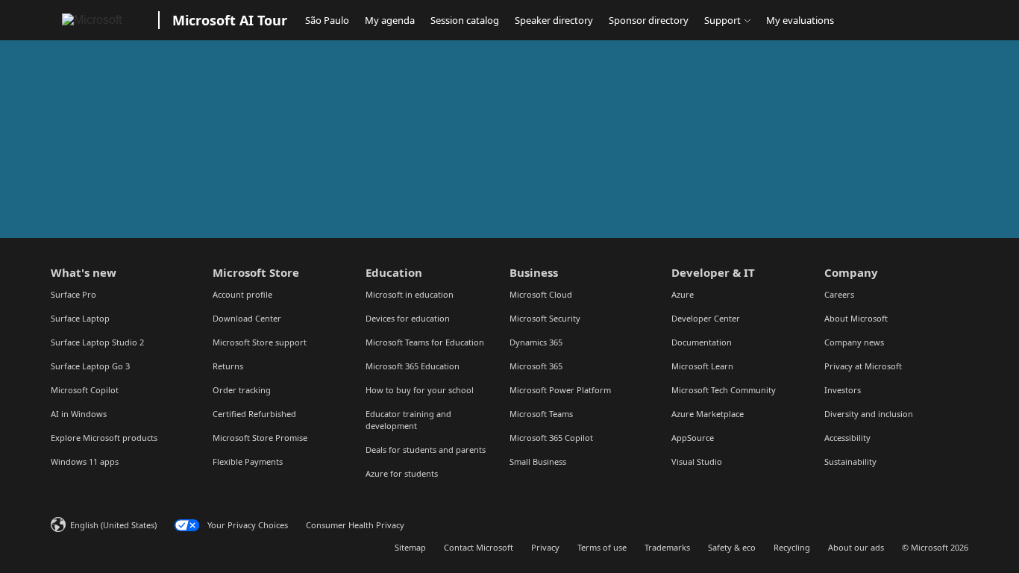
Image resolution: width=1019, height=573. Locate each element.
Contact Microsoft (478, 547)
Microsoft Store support (260, 342)
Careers (839, 294)
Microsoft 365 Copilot (551, 437)
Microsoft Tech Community (723, 389)
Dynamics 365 (536, 342)
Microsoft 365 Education (413, 366)
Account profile (242, 294)
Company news (854, 342)
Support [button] (722, 20)
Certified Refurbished (254, 413)
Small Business (538, 461)
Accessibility (847, 437)
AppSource (692, 437)
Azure (682, 294)
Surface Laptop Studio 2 (97, 342)
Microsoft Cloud (541, 294)
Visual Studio (696, 461)
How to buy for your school (420, 389)
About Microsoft (856, 318)
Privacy (545, 547)
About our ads (856, 547)
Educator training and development (408, 419)
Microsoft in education (410, 294)
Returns (228, 366)
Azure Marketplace (707, 413)
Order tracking (242, 389)
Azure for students (402, 473)
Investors (842, 389)
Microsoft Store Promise (260, 437)
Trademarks (667, 547)
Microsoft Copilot (85, 389)
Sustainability (850, 461)
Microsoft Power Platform (560, 389)
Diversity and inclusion (868, 413)
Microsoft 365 (536, 366)
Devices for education (408, 318)
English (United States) (113, 524)
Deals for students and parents (426, 449)
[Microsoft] (102, 20)
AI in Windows (79, 413)
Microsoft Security (545, 318)
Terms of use (602, 547)
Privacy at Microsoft (863, 366)
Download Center (247, 318)
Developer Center (705, 318)
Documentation (701, 342)
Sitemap (410, 547)
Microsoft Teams (541, 413)
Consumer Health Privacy (355, 524)
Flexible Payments (248, 461)
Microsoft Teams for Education (425, 342)
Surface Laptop (80, 318)
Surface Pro (73, 294)
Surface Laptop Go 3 (90, 366)
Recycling (792, 547)
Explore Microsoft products (104, 437)
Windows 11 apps (85, 461)
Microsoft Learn (702, 366)
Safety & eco (732, 547)
